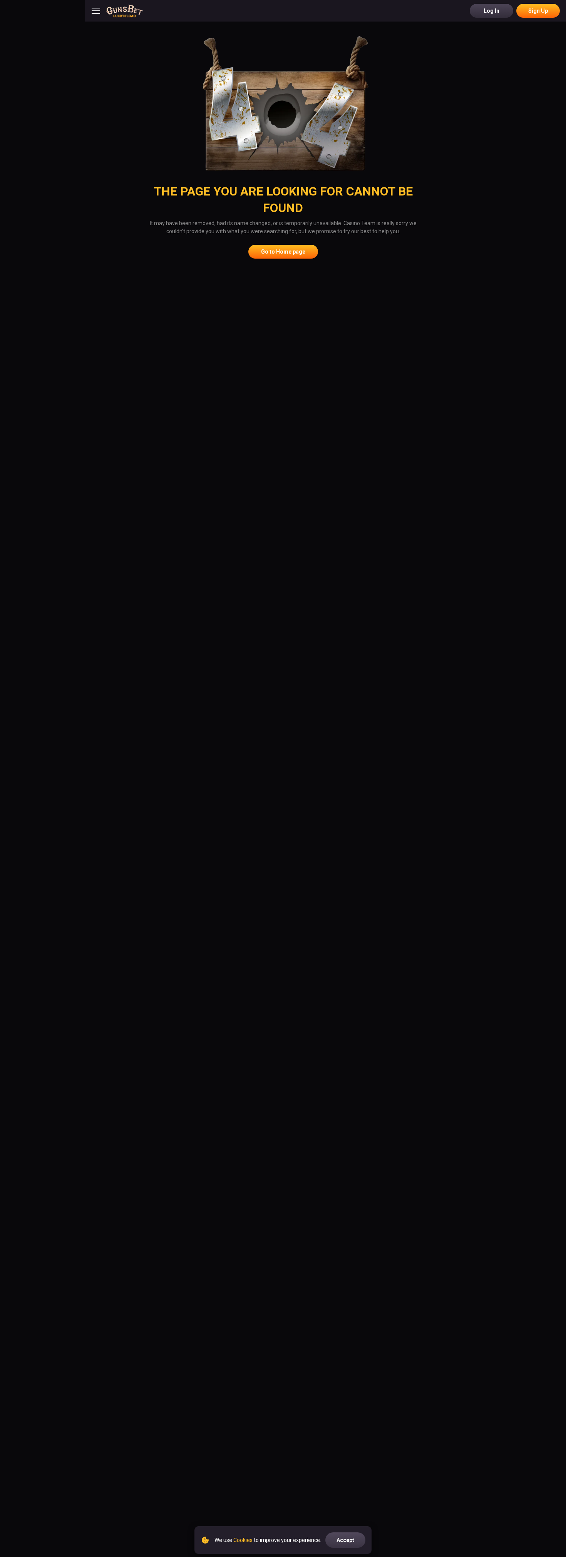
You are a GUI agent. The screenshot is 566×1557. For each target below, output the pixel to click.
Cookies (243, 1540)
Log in (491, 11)
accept (345, 1540)
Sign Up (538, 11)
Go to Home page (283, 252)
